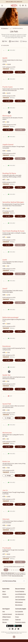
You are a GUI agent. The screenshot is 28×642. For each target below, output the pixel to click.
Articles (4, 594)
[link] (9, 112)
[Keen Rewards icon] (23, 5)
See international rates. (17, 575)
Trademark (18, 619)
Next (22, 569)
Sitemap (4, 622)
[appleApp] (10, 626)
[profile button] (25, 5)
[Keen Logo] (14, 5)
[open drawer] (2, 5)
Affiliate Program (6, 617)
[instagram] (10, 629)
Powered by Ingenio (20, 622)
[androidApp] (18, 626)
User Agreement (19, 614)
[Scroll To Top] (14, 636)
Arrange (9, 418)
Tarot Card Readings (20, 599)
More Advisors (18, 605)
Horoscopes (5, 597)
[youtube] (18, 629)
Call (9, 72)
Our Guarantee (19, 611)
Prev (6, 569)
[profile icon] (25, 5)
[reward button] (23, 5)
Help (3, 611)
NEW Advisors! (19, 602)
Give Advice (5, 619)
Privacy (17, 617)
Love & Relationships (20, 594)
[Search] (20, 5)
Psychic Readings (19, 591)
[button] (24, 581)
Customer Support (7, 614)
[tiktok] (15, 629)
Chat (21, 72)
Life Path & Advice (19, 597)
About (4, 591)
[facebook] (12, 629)
